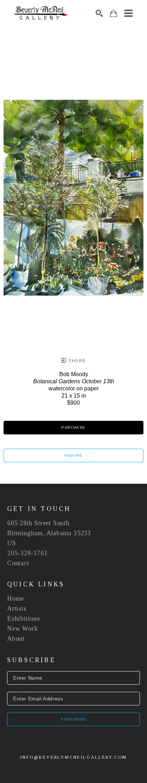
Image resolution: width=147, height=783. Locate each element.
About (16, 638)
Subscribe (73, 719)
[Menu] (128, 13)
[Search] (99, 13)
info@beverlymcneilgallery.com (73, 757)
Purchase (73, 427)
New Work (22, 628)
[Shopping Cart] (113, 13)
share (76, 360)
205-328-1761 (27, 553)
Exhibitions (23, 618)
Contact (18, 563)
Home (15, 598)
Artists (16, 608)
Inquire (73, 455)
